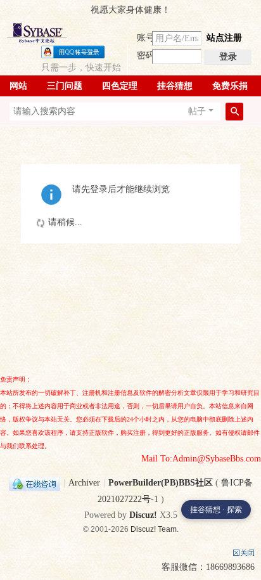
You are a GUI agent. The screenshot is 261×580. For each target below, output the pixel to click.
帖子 (197, 111)
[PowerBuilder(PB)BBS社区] (36, 32)
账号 (146, 37)
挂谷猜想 (175, 86)
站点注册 (224, 37)
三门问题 (64, 86)
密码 (146, 55)
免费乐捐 (230, 86)
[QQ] (34, 482)
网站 (18, 86)
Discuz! (143, 515)
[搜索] (234, 111)
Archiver (84, 482)
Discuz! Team (153, 529)
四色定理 (119, 86)
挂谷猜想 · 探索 (216, 509)
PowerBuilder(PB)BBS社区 (160, 482)
